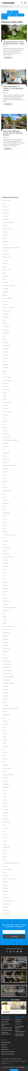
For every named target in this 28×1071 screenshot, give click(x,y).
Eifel (4, 374)
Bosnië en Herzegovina (9, 285)
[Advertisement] (14, 176)
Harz (4, 449)
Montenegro (6, 632)
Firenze (5, 396)
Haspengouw (6, 453)
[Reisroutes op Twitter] (10, 951)
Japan (4, 497)
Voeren (5, 872)
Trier (4, 831)
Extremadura (6, 389)
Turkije (5, 841)
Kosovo (5, 519)
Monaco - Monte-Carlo (9, 626)
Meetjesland (6, 610)
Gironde (5, 430)
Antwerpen (6, 219)
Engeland (5, 383)
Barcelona (5, 260)
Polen (4, 727)
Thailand (5, 819)
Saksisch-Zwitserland (8, 774)
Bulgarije (5, 304)
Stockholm (5, 812)
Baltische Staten (7, 257)
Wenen (5, 885)
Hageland (5, 446)
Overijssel (5, 705)
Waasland (5, 875)
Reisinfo (5, 752)
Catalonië (5, 314)
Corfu (4, 320)
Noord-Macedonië (7, 670)
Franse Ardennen (7, 412)
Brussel (5, 301)
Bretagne (5, 292)
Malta (4, 595)
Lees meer (7, 57)
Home (4, 6)
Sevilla (4, 793)
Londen (5, 569)
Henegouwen (6, 459)
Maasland (5, 582)
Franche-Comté (7, 402)
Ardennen (5, 232)
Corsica (5, 323)
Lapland (5, 531)
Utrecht (5, 850)
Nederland (7, 137)
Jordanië (5, 500)
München (5, 636)
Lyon (4, 579)
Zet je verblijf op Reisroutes (19, 1027)
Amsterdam (6, 210)
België (4, 266)
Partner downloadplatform (20, 1030)
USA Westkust (6, 847)
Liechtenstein (6, 547)
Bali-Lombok (6, 254)
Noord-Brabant (7, 661)
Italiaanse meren (7, 490)
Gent (4, 424)
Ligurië (5, 550)
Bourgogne (6, 288)
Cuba (4, 336)
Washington (6, 882)
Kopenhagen (6, 512)
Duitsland (5, 364)
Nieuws (5, 658)
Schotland (5, 787)
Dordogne (5, 355)
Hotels (9, 12)
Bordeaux (5, 282)
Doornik (5, 352)
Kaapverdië (6, 503)
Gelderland (6, 421)
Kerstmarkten (6, 913)
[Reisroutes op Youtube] (21, 951)
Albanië (5, 206)
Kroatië (5, 525)
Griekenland (6, 434)
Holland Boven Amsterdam (10, 465)
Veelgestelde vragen (6, 1028)
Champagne (6, 317)
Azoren (5, 244)
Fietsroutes (4, 1047)
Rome (4, 762)
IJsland (5, 475)
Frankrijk (5, 408)
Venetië (5, 856)
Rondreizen (4, 1044)
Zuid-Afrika (6, 897)
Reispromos (15, 12)
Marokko (5, 598)
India (4, 478)
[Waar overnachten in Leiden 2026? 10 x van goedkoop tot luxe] (14, 77)
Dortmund (5, 358)
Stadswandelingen (6, 1042)
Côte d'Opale (6, 333)
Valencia (5, 853)
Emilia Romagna (7, 380)
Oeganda (5, 696)
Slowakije (5, 803)
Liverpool (5, 563)
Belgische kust (6, 270)
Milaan (5, 617)
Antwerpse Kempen (8, 222)
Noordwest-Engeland (8, 683)
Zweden (5, 907)
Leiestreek (5, 541)
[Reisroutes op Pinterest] (14, 951)
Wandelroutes (5, 1049)
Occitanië (5, 692)
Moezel (5, 623)
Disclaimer (17, 1061)
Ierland (5, 471)
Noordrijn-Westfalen (8, 677)
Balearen (5, 251)
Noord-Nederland (7, 673)
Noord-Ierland (6, 667)
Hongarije (5, 468)
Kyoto (4, 528)
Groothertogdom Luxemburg (10, 440)
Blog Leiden (3, 12)
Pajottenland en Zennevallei (10, 708)
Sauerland (5, 781)
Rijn (4, 755)
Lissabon (5, 560)
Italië (4, 494)
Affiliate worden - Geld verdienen (19, 1034)
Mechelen (5, 604)
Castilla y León (6, 311)
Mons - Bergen (7, 629)
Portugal (5, 733)
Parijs (4, 711)
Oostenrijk (5, 699)
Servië (4, 790)
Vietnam (5, 866)
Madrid (5, 591)
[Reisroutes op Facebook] (7, 951)
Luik (4, 576)
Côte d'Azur (6, 329)
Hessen (5, 462)
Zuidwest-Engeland (8, 901)
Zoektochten (4, 1021)
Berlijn (4, 273)
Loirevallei (5, 566)
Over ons (17, 1024)
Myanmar (5, 639)
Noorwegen (6, 686)
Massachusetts (7, 601)
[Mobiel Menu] (25, 3)
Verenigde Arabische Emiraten (11, 863)
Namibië (5, 642)
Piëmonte (5, 724)
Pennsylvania (6, 714)
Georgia (5, 427)
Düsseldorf (6, 367)
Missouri (5, 620)
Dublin (5, 361)
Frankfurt (5, 405)
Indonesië (5, 481)
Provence (5, 740)
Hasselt (5, 456)
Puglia (4, 743)
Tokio (4, 825)
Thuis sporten (6, 822)
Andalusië (5, 213)
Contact (7, 1063)
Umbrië (5, 844)
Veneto (5, 860)
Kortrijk (5, 516)
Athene (5, 238)
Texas (4, 815)
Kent (4, 506)
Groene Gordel (7, 437)
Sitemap (3, 1063)
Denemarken (6, 345)
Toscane (5, 828)
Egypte (5, 370)
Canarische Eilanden (8, 307)
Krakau (5, 522)
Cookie (13, 1061)
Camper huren (21, 15)
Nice (4, 654)
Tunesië (5, 837)
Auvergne (5, 241)
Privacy (9, 1061)
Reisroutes (7, 3)
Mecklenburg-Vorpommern (10, 607)
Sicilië (4, 796)
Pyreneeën (6, 746)
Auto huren (5, 18)
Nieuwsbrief (18, 1021)
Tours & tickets (6, 15)
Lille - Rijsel (6, 554)
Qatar (4, 749)
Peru (4, 718)
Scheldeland (6, 784)
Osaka (4, 702)
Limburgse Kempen (8, 557)
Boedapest (6, 276)
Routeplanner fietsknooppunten (6, 1033)
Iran (4, 484)
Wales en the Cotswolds (9, 879)
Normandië (6, 689)
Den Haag (5, 342)
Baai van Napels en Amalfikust (11, 247)
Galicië (5, 418)
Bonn (4, 279)
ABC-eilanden (6, 200)
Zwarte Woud (6, 904)
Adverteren (18, 1019)
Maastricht (6, 585)
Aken (4, 203)
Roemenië (5, 759)
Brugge (5, 295)
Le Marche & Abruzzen (9, 535)
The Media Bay (5, 1059)
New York (5, 651)
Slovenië (5, 800)
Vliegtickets (13, 15)
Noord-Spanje (6, 680)
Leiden (6, 46)
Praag (4, 737)
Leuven (5, 544)
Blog (7, 6)
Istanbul (5, 487)
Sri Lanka (5, 809)
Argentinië (5, 235)
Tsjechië (5, 834)
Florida (5, 399)
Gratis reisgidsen (5, 1019)
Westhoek (5, 888)
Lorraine (5, 572)
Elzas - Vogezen (7, 377)
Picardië (5, 721)
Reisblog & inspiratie (6, 1030)
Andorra (5, 216)
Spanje (5, 806)
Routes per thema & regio (8, 1051)
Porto (4, 730)
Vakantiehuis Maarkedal (7, 1054)
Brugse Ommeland (8, 298)
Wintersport (6, 891)
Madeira (5, 588)
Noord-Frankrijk (7, 664)
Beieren (5, 263)
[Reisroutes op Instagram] (17, 951)
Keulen (5, 509)
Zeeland (5, 894)
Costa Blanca (6, 326)
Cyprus (5, 339)
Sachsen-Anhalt (7, 768)
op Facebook (10, 1000)
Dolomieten (6, 348)
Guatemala (6, 443)
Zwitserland (6, 910)
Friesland (5, 415)
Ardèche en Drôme (8, 229)
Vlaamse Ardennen (8, 869)
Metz (4, 613)
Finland (5, 393)
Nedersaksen (6, 648)
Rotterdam (6, 765)
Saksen (5, 771)
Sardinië (5, 778)
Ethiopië (5, 386)
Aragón (5, 225)
